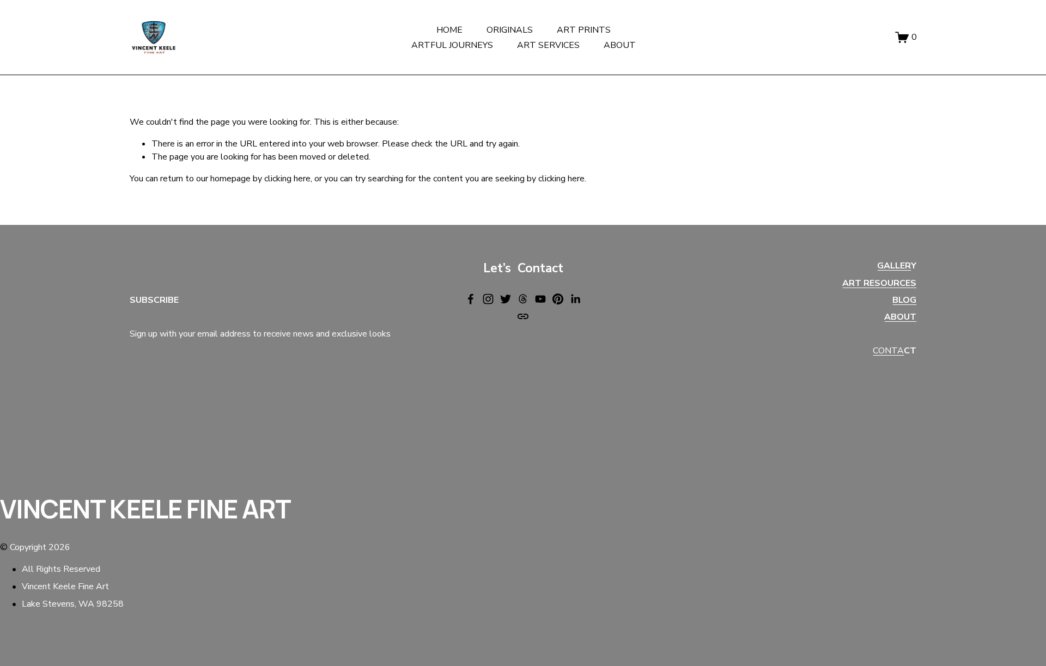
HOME (449, 30)
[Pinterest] (557, 299)
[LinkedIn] (575, 299)
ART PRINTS (584, 30)
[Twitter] (505, 299)
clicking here (287, 179)
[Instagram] (488, 299)
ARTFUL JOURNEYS (452, 45)
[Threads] (523, 299)
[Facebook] (470, 299)
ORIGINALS (509, 30)
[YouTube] (540, 299)
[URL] (523, 316)
